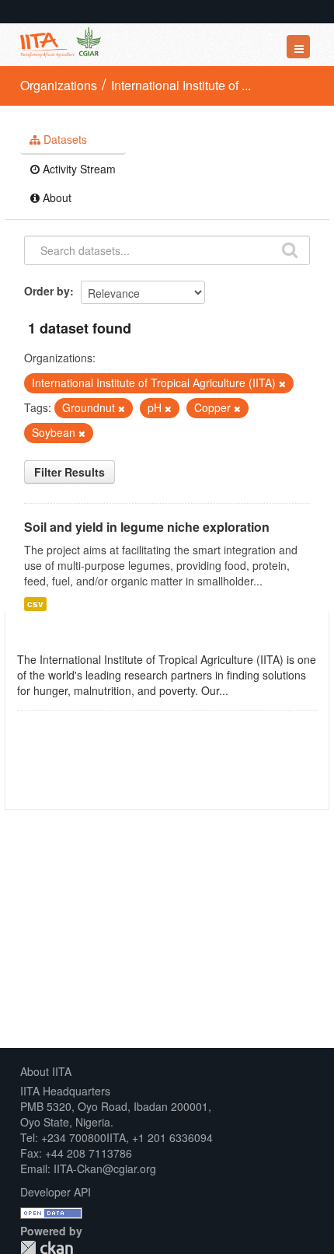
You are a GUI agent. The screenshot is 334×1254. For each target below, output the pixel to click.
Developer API (55, 1192)
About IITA (45, 1071)
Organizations (58, 85)
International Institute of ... (181, 85)
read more (257, 690)
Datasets (63, 139)
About (55, 197)
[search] (289, 249)
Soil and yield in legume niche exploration (147, 527)
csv (35, 603)
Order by (47, 291)
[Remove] (282, 383)
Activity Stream (78, 168)
